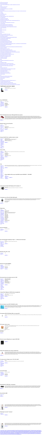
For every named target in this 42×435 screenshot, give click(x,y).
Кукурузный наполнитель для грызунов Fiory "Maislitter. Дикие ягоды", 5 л (8, 80)
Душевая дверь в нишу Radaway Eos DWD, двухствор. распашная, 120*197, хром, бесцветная (10, 84)
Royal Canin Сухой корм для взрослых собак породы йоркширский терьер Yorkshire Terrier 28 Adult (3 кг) (11, 46)
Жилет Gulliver (5, 433)
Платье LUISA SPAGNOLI (38, 433)
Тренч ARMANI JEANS (2, 17)
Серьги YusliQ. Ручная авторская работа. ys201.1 (5, 81)
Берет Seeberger (28, 430)
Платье (36, 432)
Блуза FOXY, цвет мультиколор (3, 58)
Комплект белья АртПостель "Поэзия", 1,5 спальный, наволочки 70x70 (7, 64)
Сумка (39, 432)
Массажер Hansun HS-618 (3, 45)
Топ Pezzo (6, 430)
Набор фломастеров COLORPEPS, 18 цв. (4, 19)
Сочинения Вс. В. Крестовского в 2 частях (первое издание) (6, 82)
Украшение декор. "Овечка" (32, 431)
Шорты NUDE (25, 430)
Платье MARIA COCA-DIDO (3, 62)
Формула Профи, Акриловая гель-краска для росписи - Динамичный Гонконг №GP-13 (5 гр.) (10, 20)
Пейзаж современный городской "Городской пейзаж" (5, 44)
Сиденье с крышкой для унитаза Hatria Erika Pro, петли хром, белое (7, 22)
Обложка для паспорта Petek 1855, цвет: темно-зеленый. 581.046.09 (28, 432)
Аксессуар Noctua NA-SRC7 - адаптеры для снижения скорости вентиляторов (8, 26)
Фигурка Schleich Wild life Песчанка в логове (5, 40)
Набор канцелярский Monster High (3, 3)
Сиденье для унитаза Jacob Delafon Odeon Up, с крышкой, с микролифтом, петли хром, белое (10, 4)
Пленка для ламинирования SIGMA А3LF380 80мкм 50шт (6, 24)
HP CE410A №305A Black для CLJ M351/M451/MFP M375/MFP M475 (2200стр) (8, 37)
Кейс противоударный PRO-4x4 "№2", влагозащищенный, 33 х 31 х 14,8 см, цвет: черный (17, 433)
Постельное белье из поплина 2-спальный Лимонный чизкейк (6, 63)
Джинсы (38, 432)
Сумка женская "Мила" (2, 23)
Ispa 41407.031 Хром (2, 78)
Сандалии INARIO (2, 430)
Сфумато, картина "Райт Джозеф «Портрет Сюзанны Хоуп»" (8, 432)
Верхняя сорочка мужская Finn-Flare (4, 2)
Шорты (1, 59)
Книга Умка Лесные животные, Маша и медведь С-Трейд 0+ (6, 65)
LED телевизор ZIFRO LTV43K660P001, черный (5, 38)
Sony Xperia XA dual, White (3, 21)
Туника (1, 5)
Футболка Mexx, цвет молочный (3, 57)
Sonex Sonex (1, 79)
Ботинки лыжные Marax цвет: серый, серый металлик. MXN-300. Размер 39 (8, 83)
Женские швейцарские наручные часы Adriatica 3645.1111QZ (6, 25)
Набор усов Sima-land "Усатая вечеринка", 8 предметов (6, 42)
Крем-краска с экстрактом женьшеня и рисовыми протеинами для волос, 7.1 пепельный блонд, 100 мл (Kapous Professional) (13, 43)
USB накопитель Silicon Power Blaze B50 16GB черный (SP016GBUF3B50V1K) (20, 431)
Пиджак (1, 61)
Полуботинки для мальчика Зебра (3, 6)
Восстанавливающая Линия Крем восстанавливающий (6, 41)
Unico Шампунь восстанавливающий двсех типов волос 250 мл (7, 60)
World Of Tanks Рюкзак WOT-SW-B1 (4, 39)
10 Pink (1, 66)
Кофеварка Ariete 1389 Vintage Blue (31, 433)
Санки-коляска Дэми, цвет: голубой (4, 18)
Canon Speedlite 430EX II (17, 432)
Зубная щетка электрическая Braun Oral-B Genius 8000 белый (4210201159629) (15, 430)
